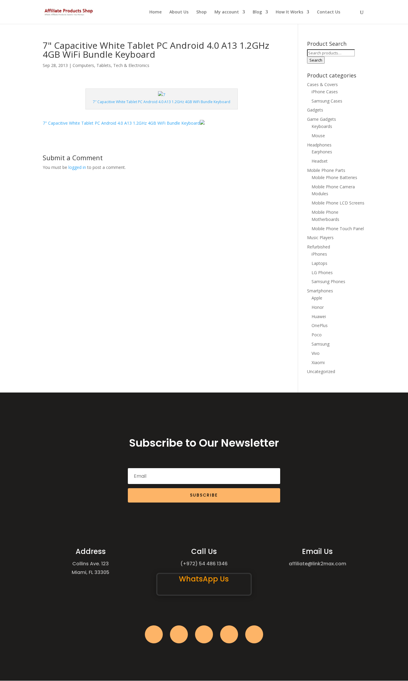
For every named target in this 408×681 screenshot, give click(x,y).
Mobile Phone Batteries (334, 177)
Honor (318, 307)
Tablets (103, 65)
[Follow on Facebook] (154, 634)
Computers (83, 65)
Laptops (319, 263)
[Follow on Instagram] (204, 634)
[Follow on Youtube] (229, 634)
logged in (77, 167)
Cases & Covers (322, 84)
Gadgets (315, 110)
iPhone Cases (325, 91)
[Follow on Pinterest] (254, 634)
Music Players (320, 237)
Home (155, 12)
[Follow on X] (179, 634)
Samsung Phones (328, 281)
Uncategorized (321, 371)
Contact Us (328, 12)
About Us (178, 12)
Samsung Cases (327, 101)
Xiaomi (318, 362)
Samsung (320, 344)
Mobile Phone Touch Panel (338, 228)
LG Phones (322, 272)
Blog (257, 12)
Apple (317, 298)
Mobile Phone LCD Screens (338, 203)
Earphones (322, 152)
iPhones (319, 254)
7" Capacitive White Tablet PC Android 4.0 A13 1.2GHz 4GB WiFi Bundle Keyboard (121, 123)
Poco (317, 335)
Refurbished (318, 247)
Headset (320, 161)
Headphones (319, 145)
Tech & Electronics (131, 65)
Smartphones (320, 291)
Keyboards (322, 126)
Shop (201, 12)
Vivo (316, 353)
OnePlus (320, 325)
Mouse (318, 135)
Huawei (319, 316)
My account (226, 12)
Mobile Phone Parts (326, 170)
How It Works (289, 12)
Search (315, 60)
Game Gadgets (321, 119)
